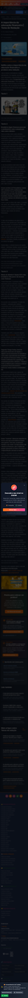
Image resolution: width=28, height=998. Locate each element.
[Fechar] (24, 485)
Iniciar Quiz (12, 509)
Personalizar (19, 992)
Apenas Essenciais (7, 992)
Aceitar (6, 995)
